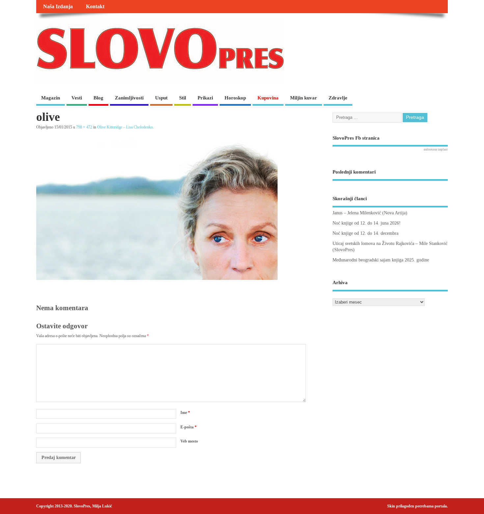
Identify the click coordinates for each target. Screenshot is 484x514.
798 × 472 (84, 127)
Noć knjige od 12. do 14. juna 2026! (367, 223)
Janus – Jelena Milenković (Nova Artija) (370, 212)
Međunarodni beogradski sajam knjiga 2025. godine (381, 259)
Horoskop (235, 97)
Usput (161, 97)
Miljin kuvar (303, 97)
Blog (98, 97)
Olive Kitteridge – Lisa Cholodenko (125, 127)
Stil (182, 97)
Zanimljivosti (129, 97)
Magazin (50, 97)
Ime (185, 412)
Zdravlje (338, 97)
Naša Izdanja (58, 7)
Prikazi (205, 97)
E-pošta (188, 427)
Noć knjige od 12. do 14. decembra (365, 233)
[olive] (157, 278)
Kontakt (95, 7)
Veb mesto (189, 441)
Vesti (76, 97)
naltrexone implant (436, 149)
